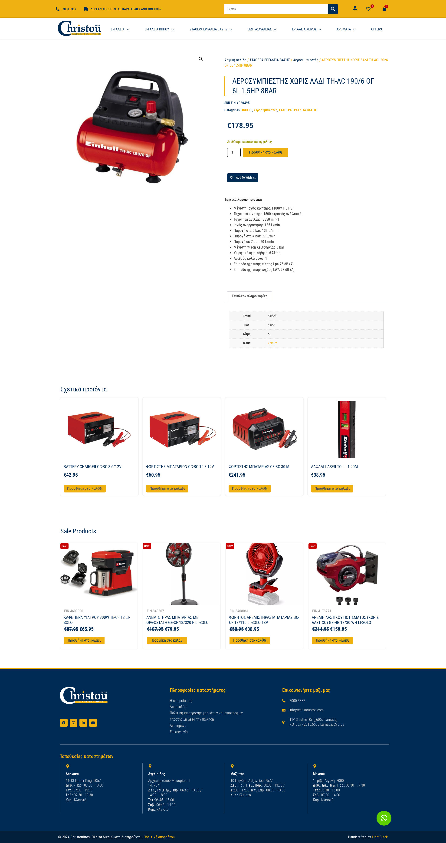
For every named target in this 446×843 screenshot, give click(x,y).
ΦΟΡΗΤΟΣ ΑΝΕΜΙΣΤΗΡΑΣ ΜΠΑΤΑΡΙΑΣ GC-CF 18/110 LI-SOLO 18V (264, 620)
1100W (272, 343)
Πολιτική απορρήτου (159, 837)
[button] (201, 59)
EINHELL (246, 110)
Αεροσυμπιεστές (305, 60)
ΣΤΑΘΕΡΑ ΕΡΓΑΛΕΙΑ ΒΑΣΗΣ (270, 60)
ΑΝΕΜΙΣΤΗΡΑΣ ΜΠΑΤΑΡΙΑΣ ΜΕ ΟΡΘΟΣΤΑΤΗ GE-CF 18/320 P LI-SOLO (177, 620)
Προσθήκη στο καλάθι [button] (84, 488)
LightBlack (380, 837)
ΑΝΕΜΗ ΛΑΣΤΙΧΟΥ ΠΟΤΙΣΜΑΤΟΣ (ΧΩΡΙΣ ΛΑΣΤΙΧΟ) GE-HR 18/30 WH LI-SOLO (345, 620)
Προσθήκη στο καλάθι (265, 152)
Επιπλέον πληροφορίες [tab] (249, 296)
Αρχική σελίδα (235, 60)
